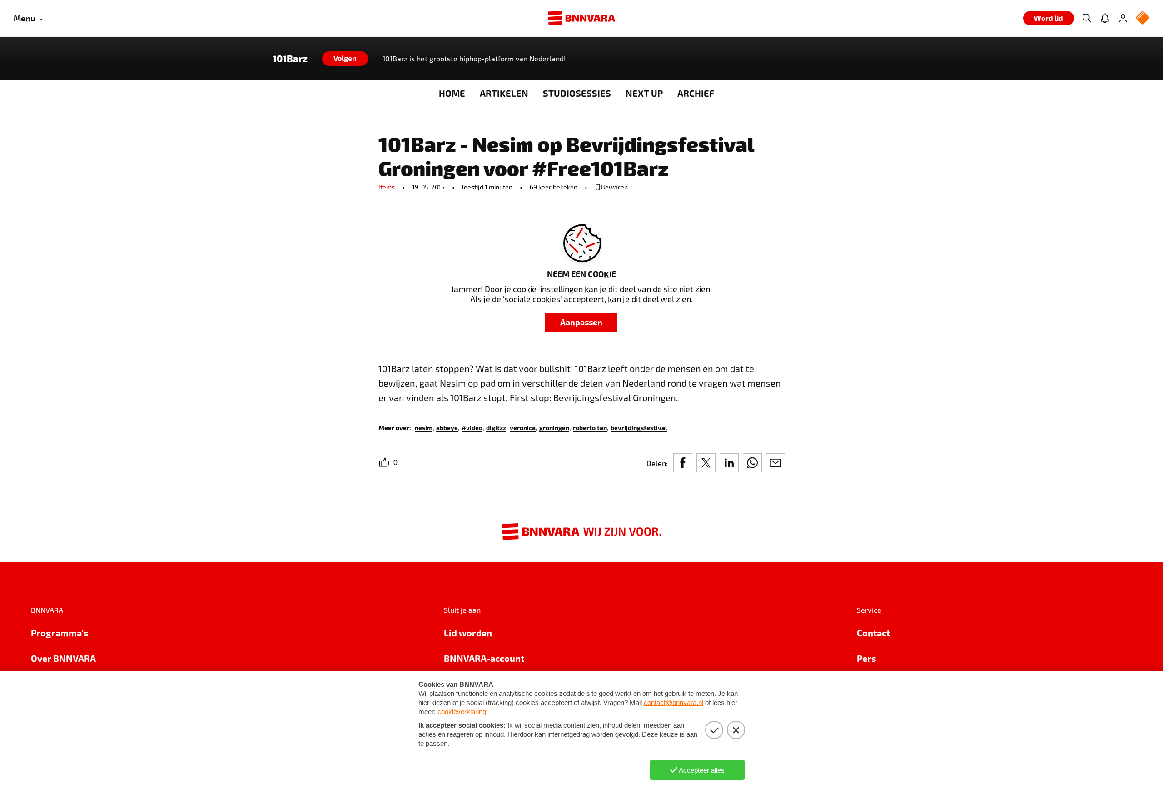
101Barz (290, 58)
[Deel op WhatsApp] (752, 463)
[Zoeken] (1086, 18)
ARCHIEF (695, 93)
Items (386, 187)
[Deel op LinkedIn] (729, 463)
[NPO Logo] (1142, 18)
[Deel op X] (706, 463)
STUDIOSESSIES (577, 93)
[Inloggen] (1123, 18)
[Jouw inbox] (1104, 18)
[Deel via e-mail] (775, 463)
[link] (423, 427)
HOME (452, 93)
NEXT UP (644, 93)
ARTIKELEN (504, 93)
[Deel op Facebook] (683, 463)
